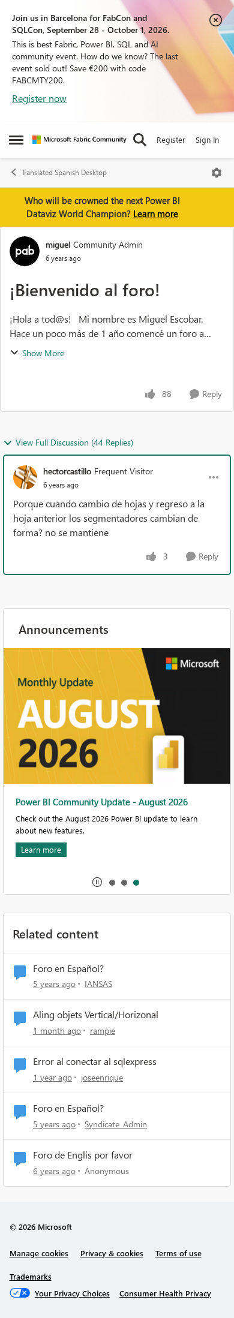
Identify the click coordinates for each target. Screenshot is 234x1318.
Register (171, 139)
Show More (43, 353)
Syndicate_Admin (116, 1124)
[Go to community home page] (79, 140)
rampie (102, 1030)
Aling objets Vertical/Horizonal (95, 1015)
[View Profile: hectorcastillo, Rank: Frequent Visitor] (25, 477)
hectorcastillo (67, 471)
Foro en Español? (68, 968)
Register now (39, 98)
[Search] (140, 140)
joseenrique (102, 1077)
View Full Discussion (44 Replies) (74, 442)
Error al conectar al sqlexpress (95, 1061)
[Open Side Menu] (16, 140)
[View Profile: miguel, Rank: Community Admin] (25, 251)
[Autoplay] (97, 882)
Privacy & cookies (111, 1253)
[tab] (112, 882)
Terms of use (178, 1253)
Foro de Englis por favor (83, 1155)
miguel (58, 244)
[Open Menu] (216, 172)
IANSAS (98, 983)
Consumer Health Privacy (165, 1293)
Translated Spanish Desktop (64, 172)
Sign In (207, 139)
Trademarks (31, 1276)
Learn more (155, 213)
